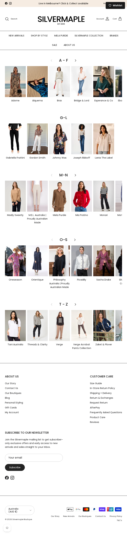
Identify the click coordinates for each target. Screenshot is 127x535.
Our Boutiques (13, 393)
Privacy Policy (116, 516)
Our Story (10, 383)
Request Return (99, 402)
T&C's (119, 520)
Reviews (94, 422)
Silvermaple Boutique (22, 519)
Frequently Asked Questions (106, 412)
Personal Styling (14, 402)
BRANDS (114, 35)
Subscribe (15, 467)
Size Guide (96, 383)
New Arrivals (69, 516)
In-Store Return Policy (102, 388)
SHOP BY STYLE (39, 35)
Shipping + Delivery (101, 393)
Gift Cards (11, 407)
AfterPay (95, 407)
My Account (12, 412)
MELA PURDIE (61, 35)
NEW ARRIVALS (16, 35)
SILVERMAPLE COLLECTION (89, 35)
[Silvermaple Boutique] (61, 19)
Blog (7, 398)
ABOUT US (69, 45)
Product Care (97, 417)
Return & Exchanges (101, 398)
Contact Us (11, 388)
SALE (54, 45)
